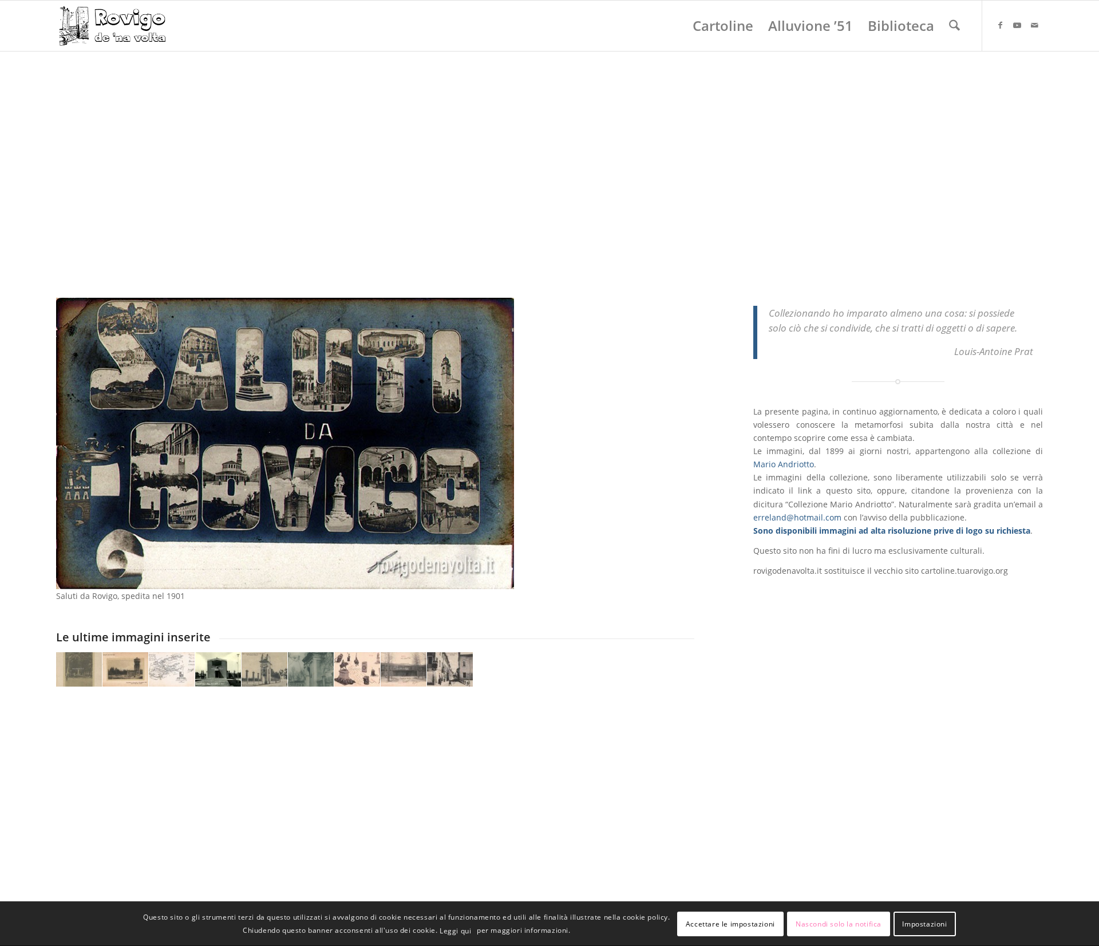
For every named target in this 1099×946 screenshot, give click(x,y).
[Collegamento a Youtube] (1017, 25)
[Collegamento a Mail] (1034, 25)
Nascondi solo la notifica (838, 923)
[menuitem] (723, 26)
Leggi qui (455, 931)
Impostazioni (924, 923)
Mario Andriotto (783, 464)
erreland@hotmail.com (797, 517)
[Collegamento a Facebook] (1000, 25)
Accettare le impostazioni (730, 923)
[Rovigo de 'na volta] (111, 26)
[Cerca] (954, 26)
